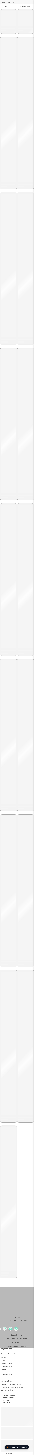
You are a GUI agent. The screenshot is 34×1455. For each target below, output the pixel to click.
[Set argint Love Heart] (25, 265)
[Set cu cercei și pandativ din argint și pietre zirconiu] (25, 576)
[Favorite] (14, 12)
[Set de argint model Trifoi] (8, 732)
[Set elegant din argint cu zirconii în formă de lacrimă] (25, 1043)
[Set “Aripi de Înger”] (8, 110)
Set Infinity (5, 1273)
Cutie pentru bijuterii (25, 28)
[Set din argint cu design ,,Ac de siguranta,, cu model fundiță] (8, 888)
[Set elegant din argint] (25, 888)
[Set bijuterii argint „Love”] (25, 421)
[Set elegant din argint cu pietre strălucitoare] (8, 1043)
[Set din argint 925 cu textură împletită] (25, 732)
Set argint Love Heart (25, 339)
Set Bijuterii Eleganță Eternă (11, 650)
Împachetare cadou (16, 1447)
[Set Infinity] (8, 1199)
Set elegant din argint (25, 962)
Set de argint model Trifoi (10, 806)
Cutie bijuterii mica (8, 28)
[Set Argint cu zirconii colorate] (8, 265)
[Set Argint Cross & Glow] (25, 110)
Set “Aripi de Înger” (8, 184)
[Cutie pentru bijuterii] (25, 18)
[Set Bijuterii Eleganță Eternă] (8, 576)
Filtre (5, 6)
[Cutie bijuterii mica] (8, 18)
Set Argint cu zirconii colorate (11, 339)
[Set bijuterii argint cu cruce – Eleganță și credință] (8, 421)
